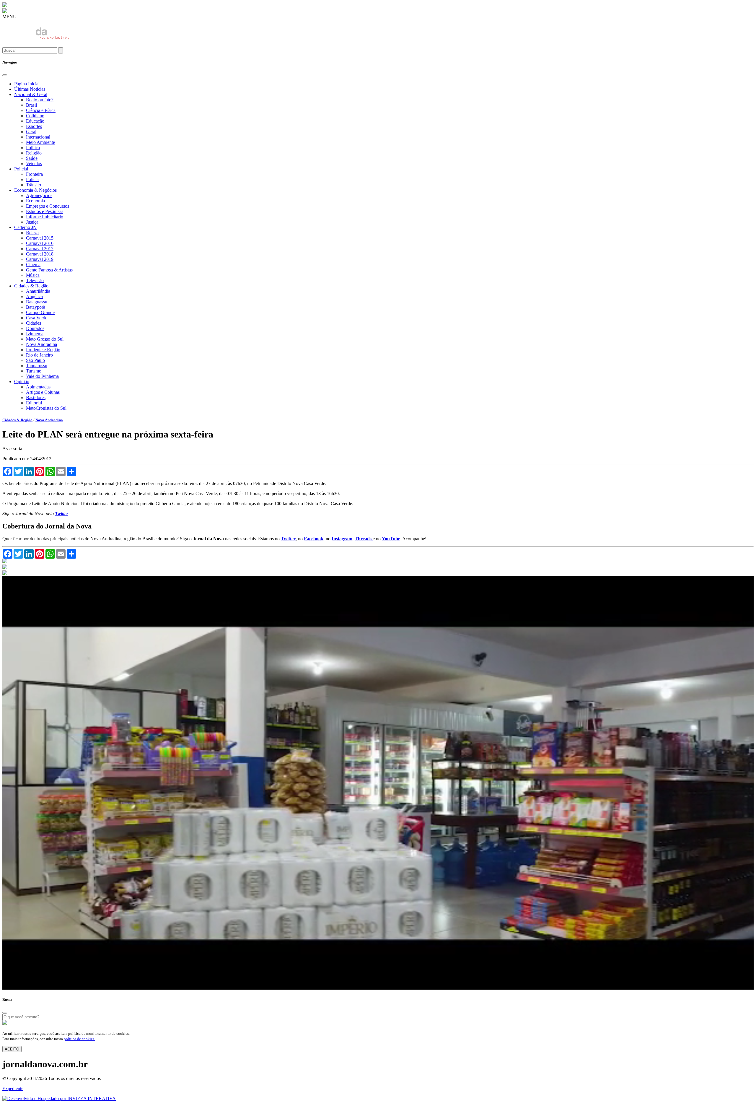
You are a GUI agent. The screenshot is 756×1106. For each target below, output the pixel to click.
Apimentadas (38, 386)
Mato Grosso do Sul (44, 338)
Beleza (32, 232)
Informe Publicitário (44, 216)
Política (33, 147)
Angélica (34, 296)
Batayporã (35, 307)
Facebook (313, 538)
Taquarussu (36, 365)
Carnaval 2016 (39, 243)
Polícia (32, 179)
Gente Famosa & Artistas (49, 269)
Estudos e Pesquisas (44, 211)
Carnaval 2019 (39, 259)
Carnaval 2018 (39, 253)
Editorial (34, 402)
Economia (35, 200)
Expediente (12, 1088)
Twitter (288, 538)
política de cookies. (79, 1039)
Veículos (34, 163)
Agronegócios (39, 195)
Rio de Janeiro (39, 354)
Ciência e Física (41, 110)
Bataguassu (36, 301)
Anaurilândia (38, 291)
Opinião (21, 381)
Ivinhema (34, 333)
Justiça (32, 222)
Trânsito (33, 184)
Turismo (33, 370)
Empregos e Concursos (47, 206)
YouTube (391, 538)
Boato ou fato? (39, 99)
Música (33, 275)
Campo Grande (40, 312)
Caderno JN (25, 227)
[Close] (4, 75)
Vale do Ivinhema (42, 376)
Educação (35, 120)
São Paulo (35, 360)
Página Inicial (27, 83)
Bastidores (35, 397)
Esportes (34, 126)
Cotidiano (35, 115)
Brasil (31, 105)
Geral (31, 131)
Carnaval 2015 (39, 237)
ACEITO (12, 1049)
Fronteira (34, 174)
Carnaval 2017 (39, 248)
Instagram (342, 538)
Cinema (33, 264)
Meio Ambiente (40, 142)
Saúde (32, 158)
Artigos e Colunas (43, 392)
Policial (21, 168)
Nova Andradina (41, 344)
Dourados (35, 328)
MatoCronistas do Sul (46, 408)
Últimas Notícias (29, 89)
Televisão (35, 280)
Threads (364, 538)
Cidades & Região (31, 285)
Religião (34, 152)
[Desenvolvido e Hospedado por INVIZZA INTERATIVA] (59, 1098)
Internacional (38, 136)
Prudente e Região (43, 349)
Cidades (33, 323)
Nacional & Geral (30, 94)
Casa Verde (36, 317)
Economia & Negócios (35, 190)
